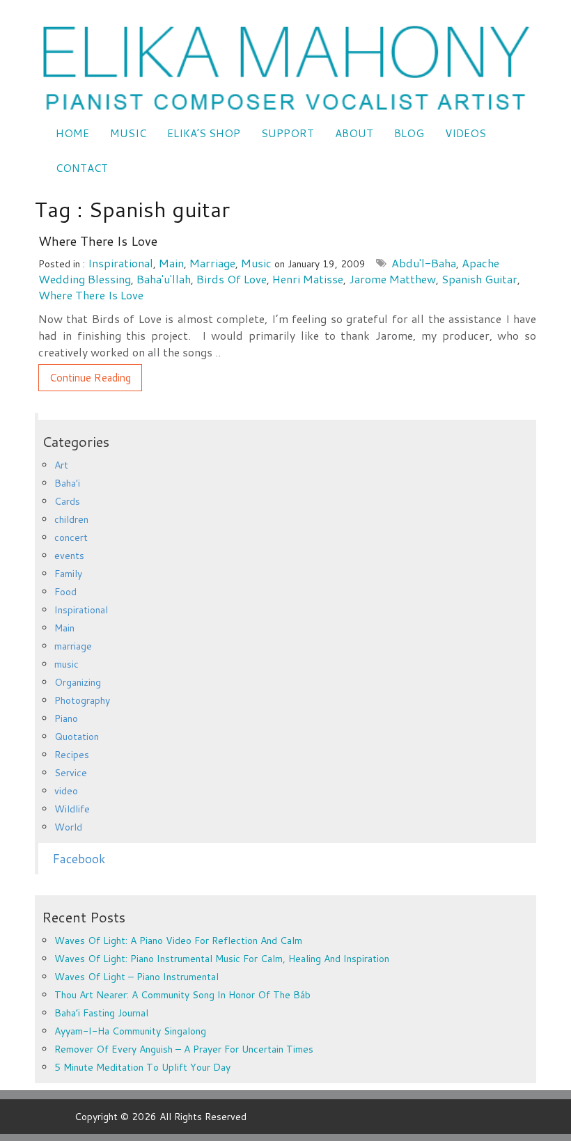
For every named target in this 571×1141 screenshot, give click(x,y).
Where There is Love (97, 241)
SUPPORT (287, 133)
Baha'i (67, 483)
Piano (66, 718)
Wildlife (72, 809)
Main (171, 263)
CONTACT (82, 168)
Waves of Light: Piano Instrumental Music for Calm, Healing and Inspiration (221, 959)
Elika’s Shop (203, 133)
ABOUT (354, 133)
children (71, 519)
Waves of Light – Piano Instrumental (136, 977)
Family (68, 574)
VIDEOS (465, 133)
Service (70, 773)
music (256, 263)
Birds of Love (231, 279)
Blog (409, 133)
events (69, 555)
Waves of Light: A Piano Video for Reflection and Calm (178, 940)
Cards (67, 501)
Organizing (77, 682)
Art (61, 465)
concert (71, 537)
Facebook (78, 858)
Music (128, 133)
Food (65, 592)
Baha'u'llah (163, 279)
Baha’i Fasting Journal (101, 1013)
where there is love (90, 295)
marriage (212, 263)
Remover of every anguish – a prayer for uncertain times (183, 1049)
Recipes (71, 755)
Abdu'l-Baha (423, 263)
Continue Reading (90, 377)
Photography (82, 700)
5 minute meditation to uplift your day (142, 1067)
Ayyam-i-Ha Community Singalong (130, 1031)
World (68, 827)
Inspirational (120, 263)
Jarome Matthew (392, 279)
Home (72, 133)
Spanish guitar (479, 279)
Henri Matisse (307, 279)
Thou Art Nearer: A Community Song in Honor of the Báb (182, 995)
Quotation (76, 736)
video (66, 791)
